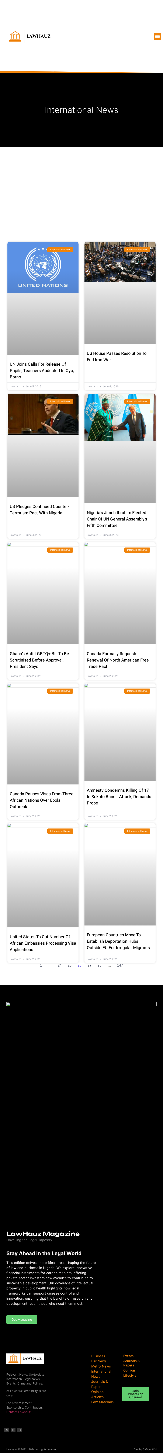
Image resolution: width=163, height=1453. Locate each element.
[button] (157, 36)
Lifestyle (129, 1375)
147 (120, 965)
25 (70, 965)
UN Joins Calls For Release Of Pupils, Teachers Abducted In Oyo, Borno (42, 370)
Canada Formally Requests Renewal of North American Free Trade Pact (118, 660)
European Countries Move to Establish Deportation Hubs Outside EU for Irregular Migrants (118, 941)
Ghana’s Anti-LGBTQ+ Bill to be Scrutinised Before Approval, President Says (39, 660)
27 (89, 965)
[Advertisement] (81, 179)
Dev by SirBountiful (145, 1449)
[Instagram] (13, 1430)
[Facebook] (6, 1430)
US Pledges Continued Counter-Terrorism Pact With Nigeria (39, 509)
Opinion (129, 1370)
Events (128, 1356)
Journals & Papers (131, 1363)
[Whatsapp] (19, 1430)
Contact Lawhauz (18, 1412)
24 (60, 965)
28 (99, 965)
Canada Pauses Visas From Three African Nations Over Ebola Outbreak (41, 800)
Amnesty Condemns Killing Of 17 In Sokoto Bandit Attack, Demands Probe (119, 796)
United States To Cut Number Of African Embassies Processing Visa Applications (43, 943)
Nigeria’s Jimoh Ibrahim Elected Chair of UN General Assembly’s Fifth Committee (117, 519)
